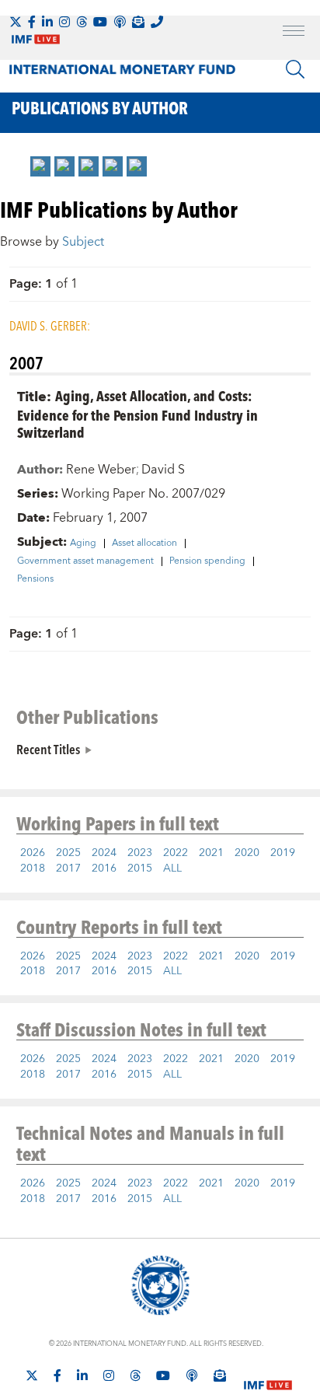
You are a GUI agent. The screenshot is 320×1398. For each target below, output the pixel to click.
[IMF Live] (268, 1376)
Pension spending (207, 561)
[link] (40, 166)
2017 (68, 868)
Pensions (35, 579)
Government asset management (85, 561)
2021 (211, 853)
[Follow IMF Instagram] (64, 22)
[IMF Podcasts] (192, 1375)
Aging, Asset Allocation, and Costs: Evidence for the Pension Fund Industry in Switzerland (137, 414)
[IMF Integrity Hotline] (157, 22)
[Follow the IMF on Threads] (81, 22)
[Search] (295, 69)
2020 (247, 853)
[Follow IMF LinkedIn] (47, 22)
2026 (32, 853)
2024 (104, 853)
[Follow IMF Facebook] (32, 22)
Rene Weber (101, 470)
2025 (68, 853)
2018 (32, 868)
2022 (175, 853)
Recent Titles (48, 749)
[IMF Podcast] (119, 22)
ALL (172, 868)
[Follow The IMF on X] (15, 22)
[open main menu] (293, 32)
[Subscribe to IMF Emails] (138, 22)
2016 (104, 868)
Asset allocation (144, 543)
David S (163, 470)
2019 (282, 853)
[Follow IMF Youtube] (100, 22)
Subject (83, 242)
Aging (83, 543)
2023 (139, 853)
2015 (139, 868)
